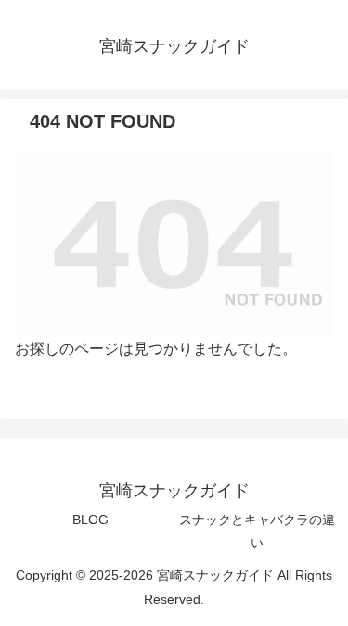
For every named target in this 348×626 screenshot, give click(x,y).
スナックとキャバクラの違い (257, 531)
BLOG (90, 519)
